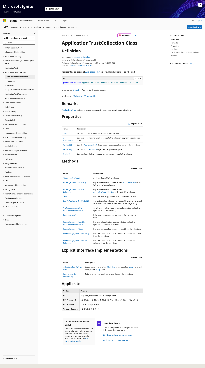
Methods (174, 49)
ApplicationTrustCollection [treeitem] (17, 77)
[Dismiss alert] (200, 5)
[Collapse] (35, 33)
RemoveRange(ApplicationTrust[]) (76, 233)
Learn (64, 35)
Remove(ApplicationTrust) (73, 229)
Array (131, 267)
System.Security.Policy (81, 57)
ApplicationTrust (92, 72)
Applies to (175, 55)
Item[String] (67, 149)
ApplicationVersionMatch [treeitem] (15, 98)
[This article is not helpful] (193, 63)
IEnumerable (90, 96)
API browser (81, 35)
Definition (175, 40)
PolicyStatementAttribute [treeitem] (15, 168)
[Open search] (193, 21)
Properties (175, 46)
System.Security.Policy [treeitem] (13, 48)
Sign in (199, 20)
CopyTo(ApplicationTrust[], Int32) (76, 201)
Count (65, 133)
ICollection (78, 96)
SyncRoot (66, 154)
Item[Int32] (67, 145)
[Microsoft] (4, 20)
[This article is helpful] (190, 63)
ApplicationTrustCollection (103, 192)
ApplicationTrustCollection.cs (80, 66)
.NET (71, 35)
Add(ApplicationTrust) (71, 178)
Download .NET (194, 27)
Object (76, 90)
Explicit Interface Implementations (185, 52)
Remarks (174, 43)
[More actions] (141, 35)
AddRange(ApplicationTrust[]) (74, 182)
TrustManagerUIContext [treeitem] (14, 202)
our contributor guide (77, 339)
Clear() (65, 196)
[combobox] (19, 38)
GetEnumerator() (69, 215)
